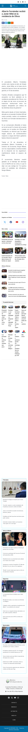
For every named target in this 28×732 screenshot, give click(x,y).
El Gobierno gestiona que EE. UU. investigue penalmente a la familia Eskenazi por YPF (17, 345)
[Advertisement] (14, 65)
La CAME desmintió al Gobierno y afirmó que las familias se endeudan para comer (17, 289)
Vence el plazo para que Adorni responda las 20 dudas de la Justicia (23, 317)
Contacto (14, 702)
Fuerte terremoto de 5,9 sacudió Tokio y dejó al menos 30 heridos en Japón (17, 319)
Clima (14, 719)
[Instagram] (18, 697)
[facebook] (18, 2)
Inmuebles (14, 707)
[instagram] (25, 2)
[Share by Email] (12, 23)
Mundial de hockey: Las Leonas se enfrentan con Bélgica (10, 341)
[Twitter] (12, 697)
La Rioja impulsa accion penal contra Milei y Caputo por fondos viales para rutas (17, 277)
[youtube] (23, 2)
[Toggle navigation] (25, 6)
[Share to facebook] (3, 23)
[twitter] (20, 2)
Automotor (14, 711)
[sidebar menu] (2, 6)
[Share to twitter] (6, 23)
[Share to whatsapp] (9, 23)
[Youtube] (15, 697)
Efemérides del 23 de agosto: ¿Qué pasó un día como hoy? (7, 241)
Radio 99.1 (14, 715)
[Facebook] (9, 697)
